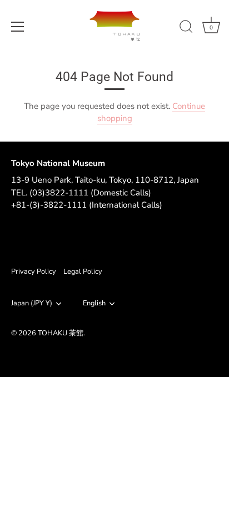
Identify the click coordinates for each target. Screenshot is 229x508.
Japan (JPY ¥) (31, 303)
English (94, 303)
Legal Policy (82, 271)
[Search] (186, 28)
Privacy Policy (33, 271)
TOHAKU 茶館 (60, 333)
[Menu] (18, 26)
